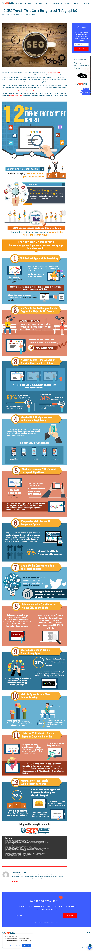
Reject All (18, 945)
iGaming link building (27, 90)
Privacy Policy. (55, 922)
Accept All (26, 945)
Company (19, 3)
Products (28, 3)
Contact (67, 3)
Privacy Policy (86, 947)
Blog (47, 3)
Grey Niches (38, 3)
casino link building (13, 90)
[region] (18, 941)
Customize (9, 945)
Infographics (17, 14)
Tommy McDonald (29, 14)
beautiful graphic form (15, 96)
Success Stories (57, 3)
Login (76, 3)
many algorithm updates (53, 73)
